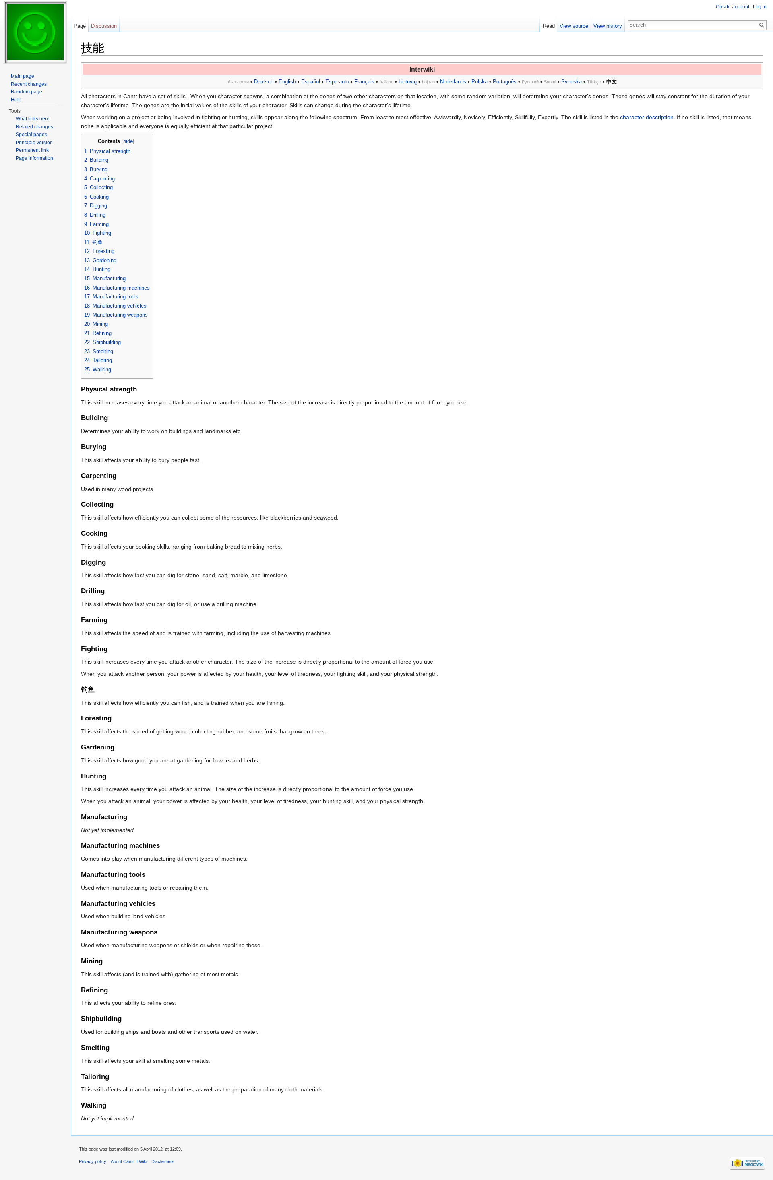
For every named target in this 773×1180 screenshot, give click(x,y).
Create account (732, 7)
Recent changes (29, 84)
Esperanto (337, 82)
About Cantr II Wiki (129, 1161)
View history (607, 26)
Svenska (571, 82)
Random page (26, 92)
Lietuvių (408, 82)
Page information (34, 158)
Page (80, 26)
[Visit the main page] (35, 32)
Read (549, 26)
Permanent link (32, 150)
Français (364, 82)
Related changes (34, 127)
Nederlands (453, 82)
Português (505, 82)
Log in (760, 7)
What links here (33, 119)
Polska (479, 82)
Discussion (104, 26)
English (287, 82)
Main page (22, 76)
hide (128, 141)
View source (574, 26)
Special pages (31, 134)
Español (310, 82)
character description (647, 117)
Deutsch (263, 82)
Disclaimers (162, 1161)
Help (16, 100)
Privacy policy (92, 1161)
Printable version (34, 142)
